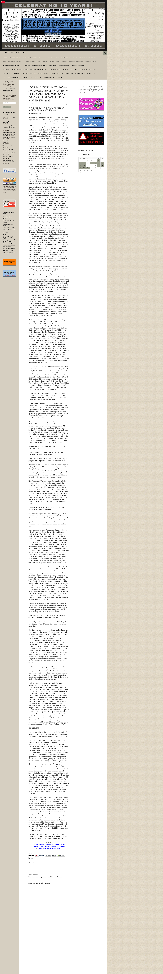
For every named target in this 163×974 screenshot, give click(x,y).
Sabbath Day (69, 73)
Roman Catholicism (57, 73)
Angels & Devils (55, 61)
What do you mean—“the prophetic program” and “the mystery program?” (9, 241)
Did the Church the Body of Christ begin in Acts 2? (49, 844)
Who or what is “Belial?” (9, 153)
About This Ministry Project (12, 61)
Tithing (59, 77)
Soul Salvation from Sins (11, 77)
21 (80, 168)
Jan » (102, 173)
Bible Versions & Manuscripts (12, 65)
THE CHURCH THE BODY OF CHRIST (40, 91)
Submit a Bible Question (62, 57)
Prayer (46, 73)
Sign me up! (7, 106)
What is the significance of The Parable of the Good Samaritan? (9, 127)
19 (98, 165)
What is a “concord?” (8, 149)
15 (84, 165)
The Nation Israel (49, 77)
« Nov (81, 173)
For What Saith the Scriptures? (13, 53)
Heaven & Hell (7, 73)
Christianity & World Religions (59, 65)
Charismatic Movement (39, 65)
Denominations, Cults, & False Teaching (15, 69)
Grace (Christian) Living (87, 69)
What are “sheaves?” (8, 156)
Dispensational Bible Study (39, 69)
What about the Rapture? (9, 117)
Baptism (64, 61)
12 (98, 163)
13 (102, 163)
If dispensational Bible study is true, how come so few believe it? (9, 229)
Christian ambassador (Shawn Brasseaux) (52, 104)
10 (91, 163)
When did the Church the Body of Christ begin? (49, 846)
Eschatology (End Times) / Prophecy (61, 69)
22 (84, 168)
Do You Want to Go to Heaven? (43, 57)
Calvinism (26, 65)
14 (80, 165)
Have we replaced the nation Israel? (49, 848)
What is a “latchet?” (7, 146)
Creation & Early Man (78, 65)
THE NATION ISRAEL (58, 91)
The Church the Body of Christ (31, 77)
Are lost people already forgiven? (39, 882)
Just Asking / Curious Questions (32, 73)
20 (102, 165)
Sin (94, 73)
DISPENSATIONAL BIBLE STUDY (38, 86)
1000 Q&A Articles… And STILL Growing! (84, 57)
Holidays (16, 73)
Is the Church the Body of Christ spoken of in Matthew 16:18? (48, 87)
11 (95, 163)
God (76, 69)
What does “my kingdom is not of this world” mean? (45, 876)
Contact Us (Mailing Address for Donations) (17, 57)
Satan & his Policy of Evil (83, 73)
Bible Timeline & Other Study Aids (37, 61)
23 (88, 168)
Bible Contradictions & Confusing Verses (82, 61)
